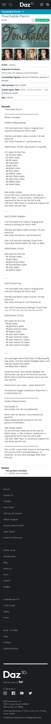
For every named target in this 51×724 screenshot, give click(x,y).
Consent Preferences (12, 537)
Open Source (9, 531)
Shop (5, 636)
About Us (7, 568)
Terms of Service (31, 711)
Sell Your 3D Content (12, 513)
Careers (6, 580)
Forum (6, 617)
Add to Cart (42, 20)
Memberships (9, 556)
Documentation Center (13, 525)
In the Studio (9, 605)
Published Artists (10, 648)
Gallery (6, 611)
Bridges (6, 586)
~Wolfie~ (12, 64)
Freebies (7, 642)
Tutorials (7, 501)
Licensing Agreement (12, 711)
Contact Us (8, 495)
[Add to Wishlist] (33, 20)
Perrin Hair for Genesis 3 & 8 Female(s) (20, 72)
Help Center (8, 507)
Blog (5, 562)
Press (5, 574)
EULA (12, 713)
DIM (46, 89)
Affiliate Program (10, 519)
